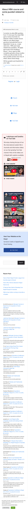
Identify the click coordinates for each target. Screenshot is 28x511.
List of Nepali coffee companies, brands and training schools (13, 420)
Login (18, 81)
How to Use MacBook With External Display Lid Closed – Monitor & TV (13, 459)
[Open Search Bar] (17, 2)
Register (10, 81)
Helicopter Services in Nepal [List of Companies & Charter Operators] (13, 306)
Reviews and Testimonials (13, 376)
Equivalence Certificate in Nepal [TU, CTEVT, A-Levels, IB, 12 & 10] (13, 356)
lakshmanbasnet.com (9, 2)
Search (21, 262)
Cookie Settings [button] (6, 507)
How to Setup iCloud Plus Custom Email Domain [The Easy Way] (13, 347)
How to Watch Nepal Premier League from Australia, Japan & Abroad (13, 279)
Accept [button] (13, 507)
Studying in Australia (8, 23)
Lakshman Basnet (7, 318)
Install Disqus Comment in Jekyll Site (11, 328)
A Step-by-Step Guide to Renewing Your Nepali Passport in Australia (13, 288)
